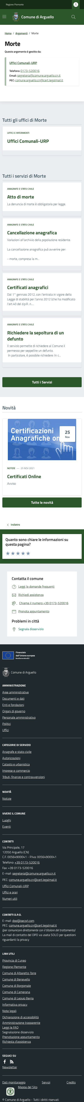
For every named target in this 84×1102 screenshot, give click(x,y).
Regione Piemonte (15, 4)
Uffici (5, 730)
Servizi (46, 1082)
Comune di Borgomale (16, 985)
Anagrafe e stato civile (20, 189)
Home (8, 33)
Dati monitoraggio (13, 1082)
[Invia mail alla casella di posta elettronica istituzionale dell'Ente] (34, 873)
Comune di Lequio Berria (18, 998)
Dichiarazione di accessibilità (20, 1017)
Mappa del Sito (27, 1087)
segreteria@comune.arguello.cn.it (39, 75)
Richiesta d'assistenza (16, 1041)
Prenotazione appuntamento (21, 1036)
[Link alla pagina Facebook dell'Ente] (4, 1061)
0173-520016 (30, 70)
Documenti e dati (13, 698)
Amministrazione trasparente (21, 1022)
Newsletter (9, 1067)
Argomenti (21, 33)
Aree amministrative (15, 692)
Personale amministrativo (19, 717)
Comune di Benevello (16, 979)
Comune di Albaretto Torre (19, 973)
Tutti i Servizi (42, 382)
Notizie (11, 468)
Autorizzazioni (11, 758)
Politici (6, 723)
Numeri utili (9, 898)
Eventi (6, 826)
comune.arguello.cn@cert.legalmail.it (39, 80)
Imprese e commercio (16, 770)
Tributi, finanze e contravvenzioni (23, 777)
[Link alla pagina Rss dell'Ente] (11, 1061)
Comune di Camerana (16, 992)
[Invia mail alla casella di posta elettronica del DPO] (23, 920)
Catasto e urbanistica (16, 764)
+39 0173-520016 (27, 862)
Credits (71, 1082)
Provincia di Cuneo (14, 960)
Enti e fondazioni (13, 704)
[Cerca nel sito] (72, 17)
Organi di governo (13, 711)
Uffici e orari (10, 892)
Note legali (9, 1010)
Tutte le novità (42, 502)
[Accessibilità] (10, 1091)
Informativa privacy (14, 1004)
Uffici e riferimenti (18, 133)
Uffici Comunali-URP (23, 62)
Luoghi (6, 820)
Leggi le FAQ (10, 1027)
